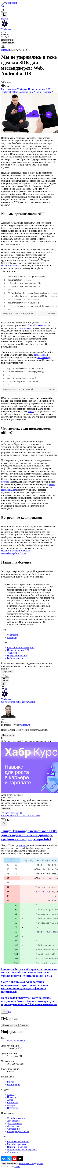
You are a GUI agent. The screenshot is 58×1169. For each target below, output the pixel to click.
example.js (7, 314)
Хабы (10, 1100)
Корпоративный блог (18, 1141)
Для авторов (13, 1120)
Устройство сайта (16, 1118)
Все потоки (12, 2)
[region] (29, 293)
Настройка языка (10, 1163)
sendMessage (40, 354)
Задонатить (7, 672)
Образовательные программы (22, 1149)
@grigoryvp (24, 725)
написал (23, 845)
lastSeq (52, 484)
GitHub (30, 314)
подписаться (24, 328)
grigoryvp (5, 50)
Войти (10, 1081)
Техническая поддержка (31, 1163)
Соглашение (13, 1128)
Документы (13, 1126)
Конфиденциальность (18, 1131)
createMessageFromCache (13, 553)
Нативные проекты (17, 1147)
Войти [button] (4, 18)
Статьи (10, 1094)
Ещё (10, 1012)
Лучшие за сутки (9, 1025)
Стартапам (12, 1152)
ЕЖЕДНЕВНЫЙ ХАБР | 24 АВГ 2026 (20, 815)
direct (31, 411)
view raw (51, 314)
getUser (4, 481)
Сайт (3, 702)
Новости (11, 1097)
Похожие (24, 1025)
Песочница (12, 1108)
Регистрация (13, 1084)
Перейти (6, 808)
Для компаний (14, 1123)
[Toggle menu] (2, 3)
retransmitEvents (9, 489)
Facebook (10, 702)
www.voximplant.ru (16, 1040)
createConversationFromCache (15, 550)
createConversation (10, 265)
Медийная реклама (16, 1144)
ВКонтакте (22, 702)
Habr (17, 1166)
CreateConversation (37, 325)
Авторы (11, 1105)
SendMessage (43, 357)
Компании (12, 1102)
